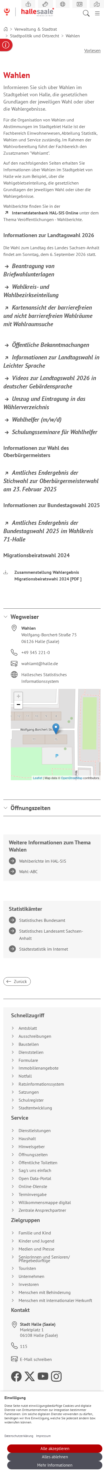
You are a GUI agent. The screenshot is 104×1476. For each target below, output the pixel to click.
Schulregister (31, 1100)
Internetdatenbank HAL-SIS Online (45, 213)
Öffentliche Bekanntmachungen (50, 345)
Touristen (27, 1268)
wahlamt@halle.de (39, 663)
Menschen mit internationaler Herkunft (55, 1300)
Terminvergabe (33, 1194)
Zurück (20, 981)
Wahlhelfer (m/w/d (36, 419)
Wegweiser (25, 616)
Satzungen (29, 1092)
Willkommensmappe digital (45, 1202)
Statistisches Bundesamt (43, 920)
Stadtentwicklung (35, 1108)
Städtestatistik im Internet (44, 949)
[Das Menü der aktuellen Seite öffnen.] (97, 13)
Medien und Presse (36, 1249)
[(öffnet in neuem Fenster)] (97, 4)
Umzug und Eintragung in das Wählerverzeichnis (44, 403)
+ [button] (18, 696)
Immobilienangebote (39, 1068)
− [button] (18, 704)
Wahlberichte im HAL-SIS (43, 861)
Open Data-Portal (35, 1178)
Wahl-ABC (29, 871)
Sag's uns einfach (35, 1170)
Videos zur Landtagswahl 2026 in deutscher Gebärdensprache (49, 382)
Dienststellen (31, 1052)
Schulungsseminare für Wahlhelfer (54, 432)
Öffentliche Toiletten (38, 1162)
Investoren (29, 1284)
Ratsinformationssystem (41, 1084)
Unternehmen (31, 1276)
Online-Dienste (33, 1186)
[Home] (5, 29)
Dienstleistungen (35, 1130)
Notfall (25, 1076)
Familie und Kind (35, 1233)
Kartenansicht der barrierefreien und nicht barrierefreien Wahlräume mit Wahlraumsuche (47, 315)
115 (23, 1346)
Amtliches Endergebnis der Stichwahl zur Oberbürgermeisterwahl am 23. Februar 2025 (50, 481)
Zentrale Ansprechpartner (42, 1210)
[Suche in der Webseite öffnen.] (88, 13)
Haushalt (27, 1138)
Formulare (28, 1060)
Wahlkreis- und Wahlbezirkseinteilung (31, 291)
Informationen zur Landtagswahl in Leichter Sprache (51, 361)
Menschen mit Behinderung (45, 1292)
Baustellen (29, 1044)
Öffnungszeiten (30, 807)
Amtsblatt (28, 1028)
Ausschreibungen (35, 1036)
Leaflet (37, 777)
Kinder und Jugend (36, 1241)
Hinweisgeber (32, 1146)
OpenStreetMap (71, 777)
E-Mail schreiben (36, 1359)
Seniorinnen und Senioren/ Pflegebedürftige (44, 1258)
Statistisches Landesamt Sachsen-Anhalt (52, 934)
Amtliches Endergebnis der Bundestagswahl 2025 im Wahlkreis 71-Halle (48, 531)
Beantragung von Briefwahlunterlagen (28, 270)
